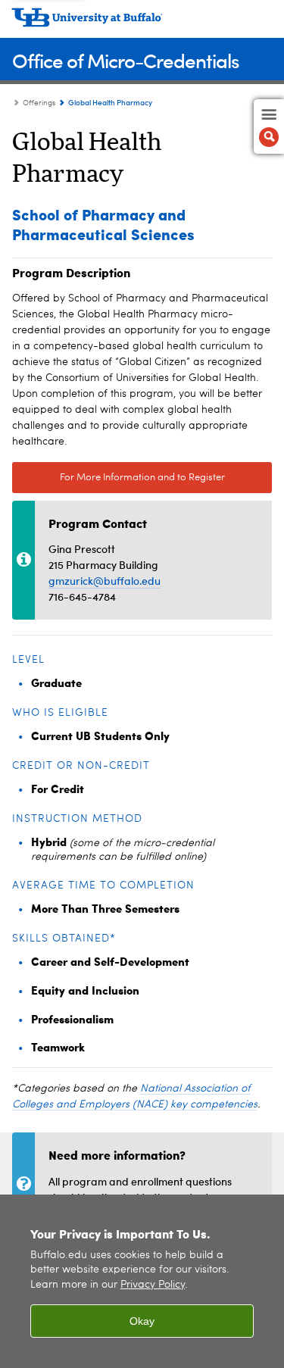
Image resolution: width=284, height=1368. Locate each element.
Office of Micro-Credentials (125, 60)
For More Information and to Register (142, 478)
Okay (142, 1321)
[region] (142, 1281)
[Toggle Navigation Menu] (269, 126)
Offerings (39, 103)
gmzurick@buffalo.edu (104, 580)
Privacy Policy (152, 1285)
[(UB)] (142, 22)
